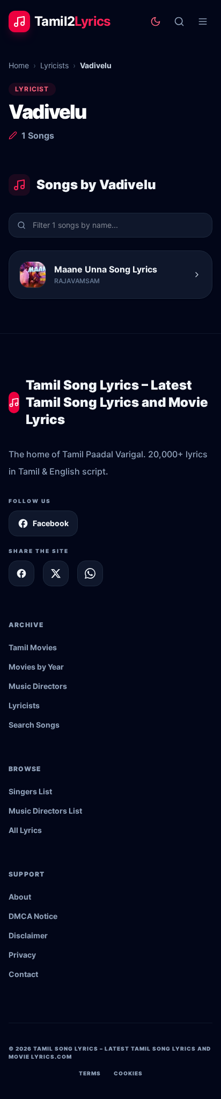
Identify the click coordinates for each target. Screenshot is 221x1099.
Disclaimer (28, 935)
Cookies (128, 1073)
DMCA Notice (33, 916)
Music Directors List (45, 810)
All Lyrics (25, 830)
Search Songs (34, 724)
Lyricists (54, 65)
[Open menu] (202, 21)
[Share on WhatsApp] (90, 573)
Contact (23, 974)
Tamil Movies (33, 647)
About (20, 896)
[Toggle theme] (155, 21)
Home (19, 65)
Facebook (51, 523)
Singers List (30, 791)
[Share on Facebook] (21, 573)
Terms (90, 1073)
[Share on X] (56, 573)
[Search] (179, 21)
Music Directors (38, 686)
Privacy (22, 954)
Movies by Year (36, 666)
